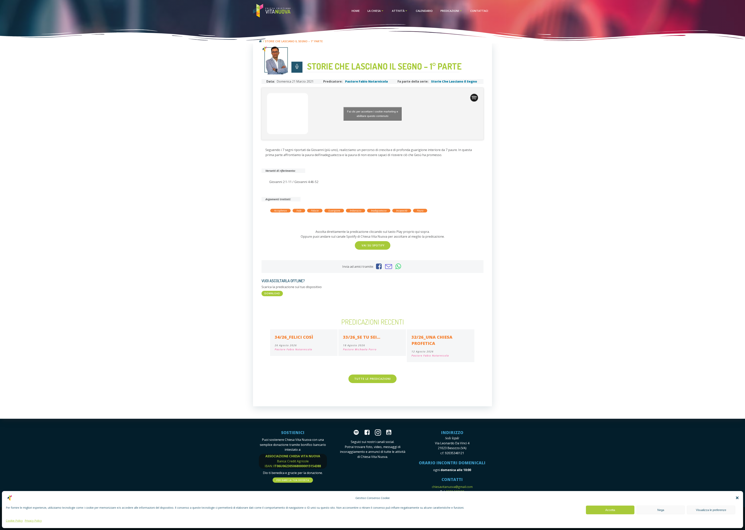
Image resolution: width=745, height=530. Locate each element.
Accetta (610, 510)
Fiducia (315, 210)
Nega (660, 510)
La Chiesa (374, 11)
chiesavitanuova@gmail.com (452, 487)
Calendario (424, 11)
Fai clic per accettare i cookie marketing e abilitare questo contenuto (372, 113)
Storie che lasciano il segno (454, 81)
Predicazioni (449, 11)
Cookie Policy (14, 520)
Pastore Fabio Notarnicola (366, 81)
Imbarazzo (355, 210)
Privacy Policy (33, 520)
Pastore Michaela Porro (360, 349)
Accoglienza (280, 210)
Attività (398, 11)
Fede (298, 210)
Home (356, 11)
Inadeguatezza (378, 210)
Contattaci (479, 11)
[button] (737, 498)
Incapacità (401, 210)
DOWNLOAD (272, 293)
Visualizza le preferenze (711, 510)
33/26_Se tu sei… (361, 337)
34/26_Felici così (294, 337)
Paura (420, 210)
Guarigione (334, 210)
